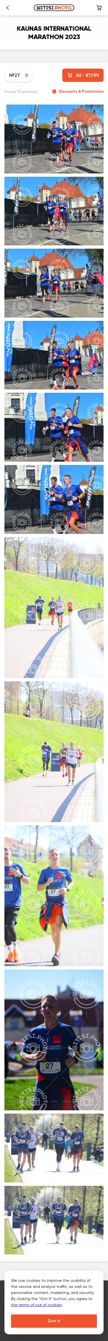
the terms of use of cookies (36, 1305)
